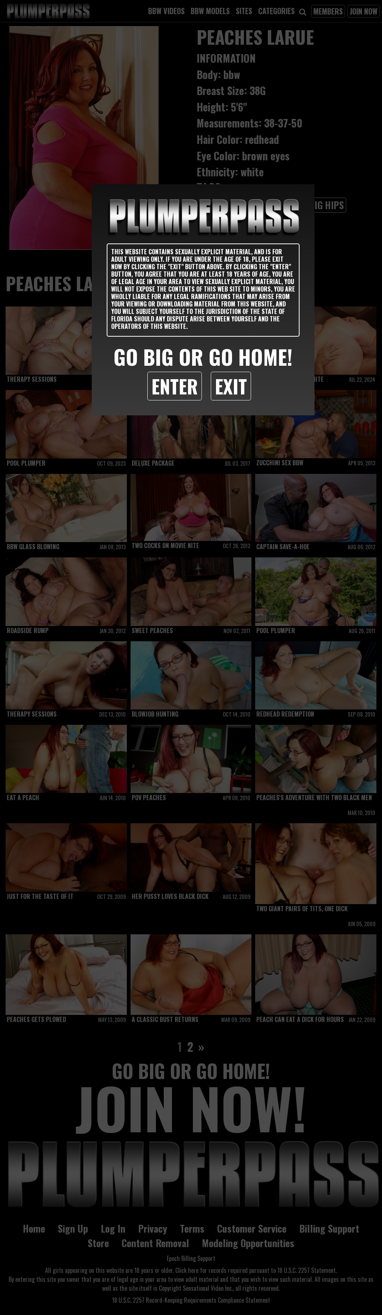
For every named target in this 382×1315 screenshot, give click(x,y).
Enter (174, 386)
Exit (231, 386)
